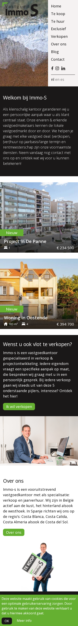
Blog (55, 51)
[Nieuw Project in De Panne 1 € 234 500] (39, 217)
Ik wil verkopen (19, 406)
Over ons (58, 44)
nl (52, 79)
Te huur (58, 21)
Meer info (24, 620)
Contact (58, 59)
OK (7, 621)
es (62, 79)
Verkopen (59, 36)
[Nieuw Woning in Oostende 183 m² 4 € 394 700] (39, 293)
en (57, 79)
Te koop (58, 13)
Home (56, 6)
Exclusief (58, 28)
